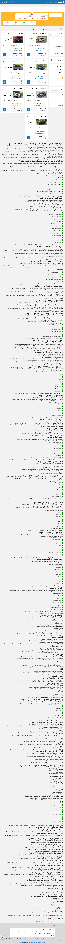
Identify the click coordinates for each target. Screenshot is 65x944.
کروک (60, 80)
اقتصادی (59, 78)
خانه (61, 5)
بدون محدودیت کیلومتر (58, 46)
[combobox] (56, 33)
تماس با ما (22, 942)
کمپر (60, 83)
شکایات (26, 942)
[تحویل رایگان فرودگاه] (36, 48)
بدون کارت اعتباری (59, 53)
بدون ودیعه (60, 40)
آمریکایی (59, 75)
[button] (11, 2)
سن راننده (61, 89)
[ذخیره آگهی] (27, 33)
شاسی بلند (58, 66)
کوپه (60, 72)
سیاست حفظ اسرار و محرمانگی (35, 942)
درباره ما (43, 942)
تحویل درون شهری (59, 60)
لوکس (60, 69)
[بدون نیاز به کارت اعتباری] (34, 50)
